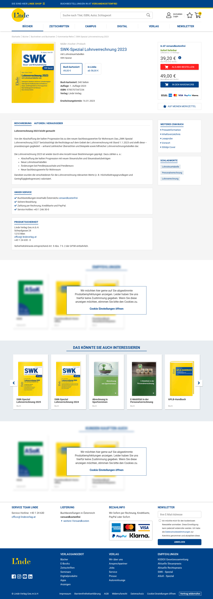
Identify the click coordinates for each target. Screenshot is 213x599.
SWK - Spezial (165, 571)
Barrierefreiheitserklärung (87, 593)
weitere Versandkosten (76, 520)
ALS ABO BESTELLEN (182, 67)
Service (113, 571)
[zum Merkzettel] (190, 16)
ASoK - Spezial (166, 576)
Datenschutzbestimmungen (178, 532)
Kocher (72, 44)
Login (175, 16)
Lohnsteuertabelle (170, 166)
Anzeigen (65, 584)
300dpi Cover (168, 147)
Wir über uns (116, 559)
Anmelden (177, 14)
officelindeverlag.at (25, 237)
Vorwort (165, 143)
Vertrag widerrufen (190, 593)
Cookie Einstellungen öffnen (106, 308)
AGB (106, 593)
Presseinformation (171, 130)
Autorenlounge (117, 580)
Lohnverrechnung (170, 178)
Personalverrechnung (172, 172)
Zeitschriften (59, 26)
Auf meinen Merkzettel (181, 106)
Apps (63, 580)
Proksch (81, 44)
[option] (31, 383)
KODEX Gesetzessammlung (173, 559)
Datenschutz (137, 593)
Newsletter (185, 26)
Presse (113, 576)
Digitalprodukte (68, 576)
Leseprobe (167, 138)
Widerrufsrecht (119, 593)
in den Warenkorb (183, 84)
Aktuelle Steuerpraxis (169, 563)
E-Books (65, 563)
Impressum (65, 593)
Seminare (65, 571)
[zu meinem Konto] (169, 16)
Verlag (154, 26)
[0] (198, 16)
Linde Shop (35, 3)
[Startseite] (20, 14)
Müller (63, 44)
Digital (122, 26)
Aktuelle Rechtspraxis (170, 567)
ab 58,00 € (93, 69)
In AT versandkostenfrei (173, 46)
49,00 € (71, 69)
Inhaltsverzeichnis (170, 134)
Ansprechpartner (118, 563)
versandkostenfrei (104, 3)
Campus (90, 26)
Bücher (27, 26)
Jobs (111, 567)
